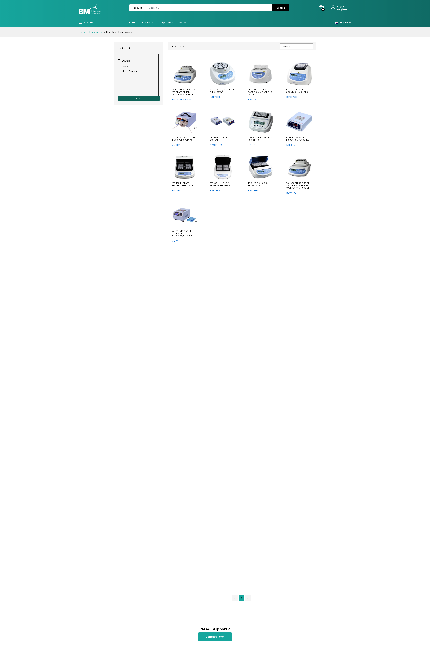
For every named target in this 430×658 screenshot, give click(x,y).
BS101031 (253, 190)
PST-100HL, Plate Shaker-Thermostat (182, 184)
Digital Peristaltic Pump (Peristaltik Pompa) (184, 138)
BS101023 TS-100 (181, 99)
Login (340, 6)
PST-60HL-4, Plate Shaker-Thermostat (220, 184)
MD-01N (290, 145)
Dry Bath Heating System (219, 138)
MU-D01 (175, 145)
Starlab (126, 60)
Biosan (125, 66)
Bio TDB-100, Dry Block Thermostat (222, 90)
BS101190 (253, 99)
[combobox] (296, 46)
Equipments (96, 32)
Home (132, 22)
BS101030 (215, 97)
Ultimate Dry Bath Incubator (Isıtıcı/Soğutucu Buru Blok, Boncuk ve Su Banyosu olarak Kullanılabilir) (183, 233)
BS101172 (176, 190)
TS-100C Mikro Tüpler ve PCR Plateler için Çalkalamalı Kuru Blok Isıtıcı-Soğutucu (299, 185)
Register (342, 9)
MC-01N (175, 240)
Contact (183, 22)
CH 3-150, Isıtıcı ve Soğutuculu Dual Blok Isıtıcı (260, 92)
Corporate (165, 22)
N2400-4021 (216, 145)
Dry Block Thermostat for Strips (260, 138)
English (344, 22)
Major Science (130, 71)
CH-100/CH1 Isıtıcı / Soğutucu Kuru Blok (297, 90)
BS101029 (215, 190)
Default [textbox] (287, 46)
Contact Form (215, 636)
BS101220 (291, 97)
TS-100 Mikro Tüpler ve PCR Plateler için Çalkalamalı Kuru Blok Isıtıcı (184, 92)
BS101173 (291, 192)
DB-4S (251, 145)
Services (147, 22)
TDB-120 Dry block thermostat (258, 184)
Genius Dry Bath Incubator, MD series (297, 138)
